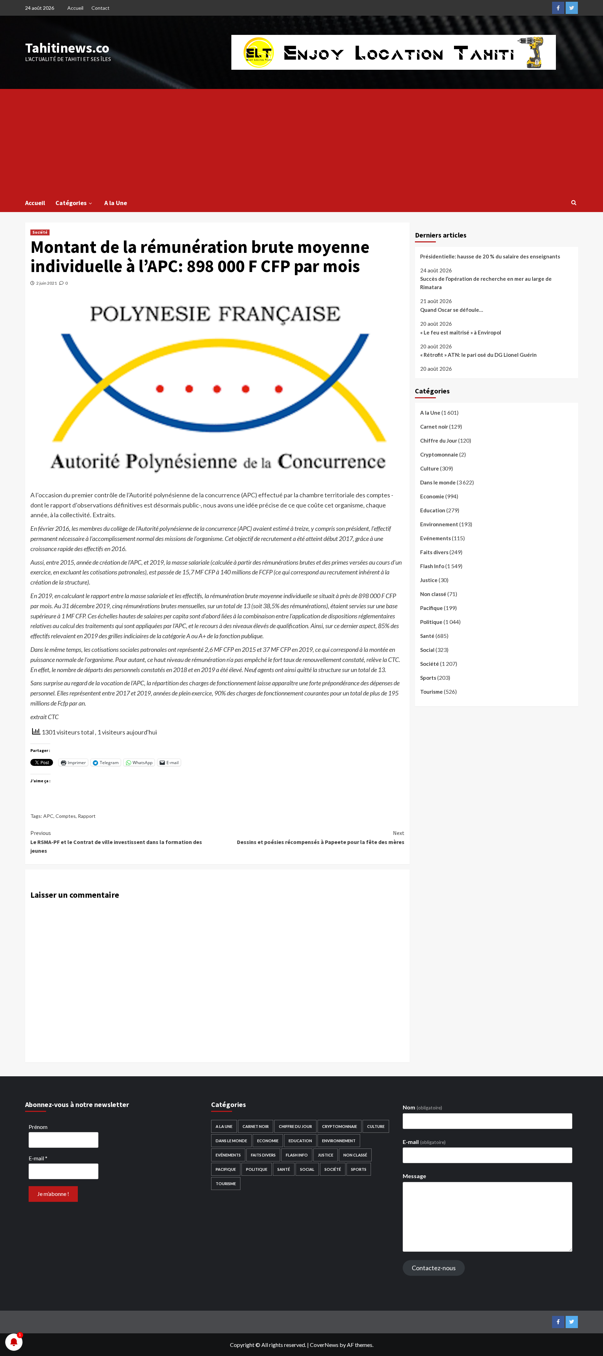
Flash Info (432, 566)
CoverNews (324, 1344)
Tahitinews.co (67, 47)
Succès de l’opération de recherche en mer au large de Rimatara (486, 283)
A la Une (115, 203)
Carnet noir (434, 426)
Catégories (71, 203)
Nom (422, 1107)
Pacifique (431, 608)
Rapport (87, 816)
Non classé (433, 594)
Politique (431, 622)
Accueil (75, 8)
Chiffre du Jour (438, 440)
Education (432, 510)
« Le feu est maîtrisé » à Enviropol (460, 332)
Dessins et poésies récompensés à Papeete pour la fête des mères (320, 837)
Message (414, 1176)
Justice (429, 580)
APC (48, 816)
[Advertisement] (301, 141)
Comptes (65, 816)
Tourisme (431, 691)
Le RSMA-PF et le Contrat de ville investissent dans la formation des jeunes (116, 841)
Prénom (38, 1126)
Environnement (439, 524)
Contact (100, 8)
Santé (427, 636)
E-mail (38, 1158)
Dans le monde (438, 482)
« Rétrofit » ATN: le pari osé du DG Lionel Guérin (478, 355)
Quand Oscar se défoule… (451, 310)
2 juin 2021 (46, 283)
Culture (429, 468)
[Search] (574, 202)
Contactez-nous (434, 1268)
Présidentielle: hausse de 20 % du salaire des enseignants (490, 256)
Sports (428, 678)
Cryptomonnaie (439, 454)
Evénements (435, 538)
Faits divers (434, 552)
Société (39, 232)
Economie (432, 496)
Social (427, 650)
